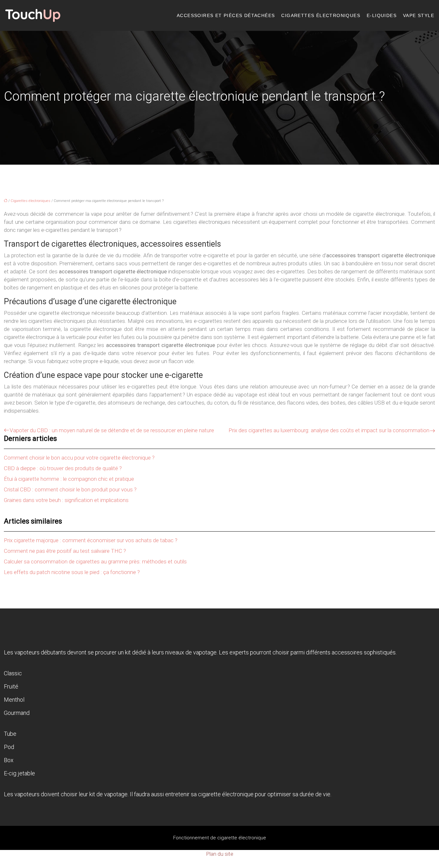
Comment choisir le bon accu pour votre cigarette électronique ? (79, 457)
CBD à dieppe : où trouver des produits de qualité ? (63, 468)
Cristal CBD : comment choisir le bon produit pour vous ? (70, 489)
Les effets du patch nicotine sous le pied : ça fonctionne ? (72, 572)
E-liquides (382, 15)
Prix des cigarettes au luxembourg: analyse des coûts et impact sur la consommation (328, 430)
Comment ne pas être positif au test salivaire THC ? (65, 551)
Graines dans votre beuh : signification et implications (66, 500)
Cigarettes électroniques (320, 15)
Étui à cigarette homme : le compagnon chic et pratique (69, 479)
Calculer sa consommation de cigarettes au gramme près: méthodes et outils (95, 561)
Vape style (418, 15)
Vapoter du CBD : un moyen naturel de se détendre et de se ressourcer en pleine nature (112, 430)
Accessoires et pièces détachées (226, 15)
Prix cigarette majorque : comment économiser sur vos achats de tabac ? (90, 540)
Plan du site (219, 854)
